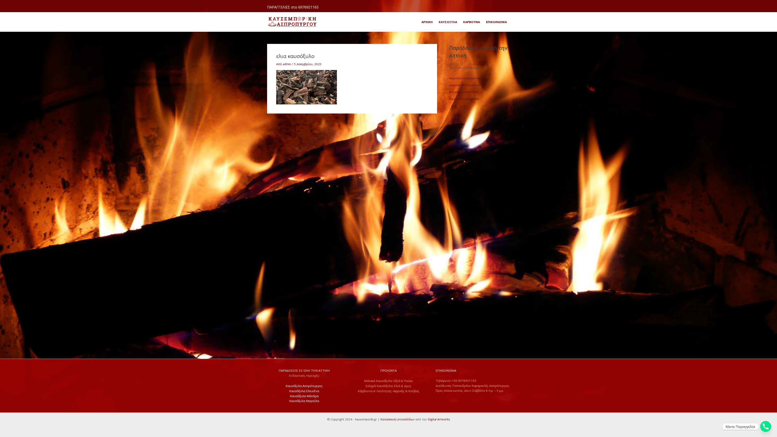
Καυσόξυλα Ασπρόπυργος (467, 78)
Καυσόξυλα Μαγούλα (464, 99)
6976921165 (308, 7)
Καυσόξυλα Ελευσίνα (464, 85)
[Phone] (765, 426)
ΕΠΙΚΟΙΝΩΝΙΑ (496, 22)
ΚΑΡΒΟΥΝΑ (471, 22)
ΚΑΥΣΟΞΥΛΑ (448, 22)
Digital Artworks (439, 419)
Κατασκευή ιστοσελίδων (397, 419)
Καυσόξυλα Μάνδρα (463, 92)
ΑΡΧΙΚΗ (427, 22)
